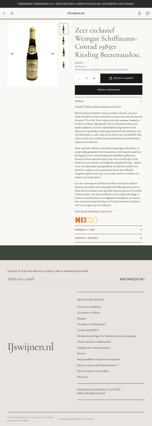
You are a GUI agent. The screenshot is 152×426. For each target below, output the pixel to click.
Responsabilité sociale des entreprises (98, 359)
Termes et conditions (89, 307)
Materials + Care (85, 229)
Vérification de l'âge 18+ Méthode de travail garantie (107, 336)
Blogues (81, 318)
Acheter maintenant (108, 90)
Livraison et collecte (88, 313)
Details (79, 101)
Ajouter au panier (123, 78)
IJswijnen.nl (22, 417)
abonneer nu (132, 279)
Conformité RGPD (88, 330)
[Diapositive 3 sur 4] (64, 52)
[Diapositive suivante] (53, 54)
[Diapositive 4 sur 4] (64, 64)
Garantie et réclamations (91, 324)
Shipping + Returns (86, 238)
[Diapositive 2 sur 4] (64, 40)
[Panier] (147, 13)
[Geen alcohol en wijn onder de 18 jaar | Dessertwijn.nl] (86, 220)
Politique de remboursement (93, 348)
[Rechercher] (12, 13)
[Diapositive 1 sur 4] (64, 29)
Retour (81, 353)
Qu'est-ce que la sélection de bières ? (98, 365)
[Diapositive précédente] (11, 54)
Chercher (82, 377)
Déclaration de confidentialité (94, 342)
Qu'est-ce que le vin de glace (93, 371)
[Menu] (4, 13)
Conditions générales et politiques (76, 419)
